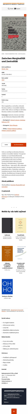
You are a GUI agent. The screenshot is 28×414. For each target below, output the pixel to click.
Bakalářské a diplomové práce (11, 330)
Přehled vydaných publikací (9, 131)
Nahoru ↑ (6, 402)
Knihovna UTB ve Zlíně (9, 344)
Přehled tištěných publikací (14, 129)
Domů (3, 54)
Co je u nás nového (8, 341)
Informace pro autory (8, 325)
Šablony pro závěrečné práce (10, 349)
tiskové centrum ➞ (7, 381)
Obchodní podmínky (8, 360)
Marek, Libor (5, 69)
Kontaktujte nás (11, 396)
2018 (3, 80)
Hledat (11, 9)
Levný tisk (5, 328)
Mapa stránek (6, 362)
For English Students (8, 323)
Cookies (5, 365)
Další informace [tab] (18, 145)
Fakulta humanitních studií (11, 54)
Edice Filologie (21, 54)
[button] (25, 15)
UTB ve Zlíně (6, 346)
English (18, 9)
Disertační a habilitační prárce (11, 333)
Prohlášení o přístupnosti (9, 357)
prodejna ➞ (5, 383)
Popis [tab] (6, 145)
